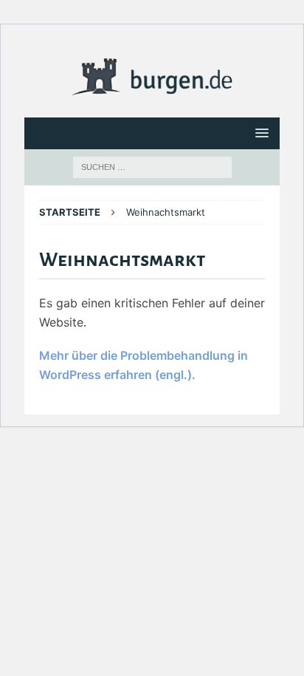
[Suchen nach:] (152, 166)
